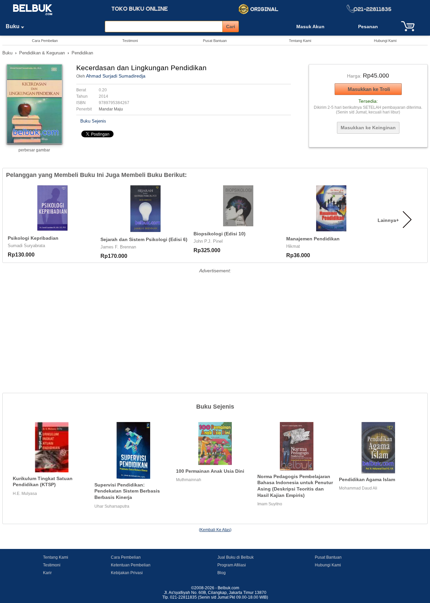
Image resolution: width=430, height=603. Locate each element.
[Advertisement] (215, 322)
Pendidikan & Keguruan (42, 52)
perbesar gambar (34, 150)
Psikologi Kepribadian (33, 238)
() (215, 529)
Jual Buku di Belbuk (235, 557)
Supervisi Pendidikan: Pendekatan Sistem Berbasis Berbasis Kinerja (127, 491)
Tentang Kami (300, 41)
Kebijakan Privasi (127, 572)
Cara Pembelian (45, 41)
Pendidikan (82, 52)
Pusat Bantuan (215, 41)
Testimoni (130, 41)
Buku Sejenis (93, 121)
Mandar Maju (111, 109)
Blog (221, 572)
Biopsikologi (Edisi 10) (220, 233)
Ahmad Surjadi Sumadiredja (115, 76)
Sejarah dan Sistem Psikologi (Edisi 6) (143, 239)
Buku (13, 26)
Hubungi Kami (385, 41)
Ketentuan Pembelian (130, 565)
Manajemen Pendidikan (313, 238)
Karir (47, 572)
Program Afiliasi (231, 565)
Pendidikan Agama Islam (367, 479)
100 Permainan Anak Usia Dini (210, 471)
